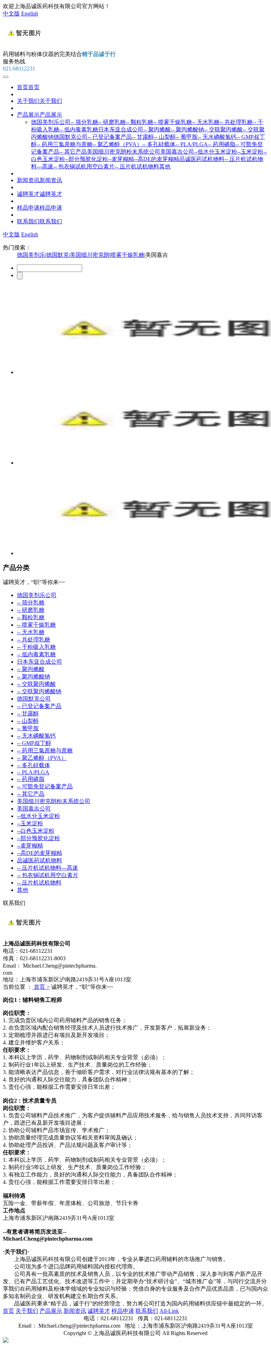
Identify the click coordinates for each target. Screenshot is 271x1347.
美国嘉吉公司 (177, 152)
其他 (164, 166)
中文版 (11, 14)
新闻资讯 (39, 180)
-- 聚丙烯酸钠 (187, 129)
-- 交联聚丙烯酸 (223, 129)
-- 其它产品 (73, 152)
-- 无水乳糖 (205, 122)
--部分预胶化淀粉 (86, 159)
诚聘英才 (39, 194)
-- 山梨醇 (165, 137)
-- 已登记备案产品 (110, 137)
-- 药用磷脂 (221, 144)
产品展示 (39, 115)
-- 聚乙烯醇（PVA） (117, 144)
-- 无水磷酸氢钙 (217, 137)
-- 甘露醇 (143, 137)
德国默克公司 (71, 137)
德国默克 (57, 255)
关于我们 (39, 101)
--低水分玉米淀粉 (215, 152)
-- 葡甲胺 (187, 137)
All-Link (169, 1311)
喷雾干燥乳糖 (127, 255)
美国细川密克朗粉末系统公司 (123, 152)
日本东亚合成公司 (120, 129)
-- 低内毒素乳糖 (78, 129)
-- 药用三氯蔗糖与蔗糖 (64, 144)
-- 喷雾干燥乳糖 (172, 122)
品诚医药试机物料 (201, 159)
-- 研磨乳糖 (112, 122)
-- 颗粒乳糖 (139, 122)
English (29, 14)
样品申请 (39, 208)
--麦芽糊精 (121, 159)
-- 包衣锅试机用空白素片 (84, 166)
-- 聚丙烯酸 (157, 129)
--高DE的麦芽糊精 (156, 159)
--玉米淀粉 (250, 152)
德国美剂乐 (31, 255)
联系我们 (39, 221)
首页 (28, 87)
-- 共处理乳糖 (236, 122)
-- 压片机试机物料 (137, 166)
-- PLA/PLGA (191, 144)
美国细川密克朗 (89, 255)
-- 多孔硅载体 (158, 144)
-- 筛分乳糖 (84, 122)
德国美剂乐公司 (51, 122)
